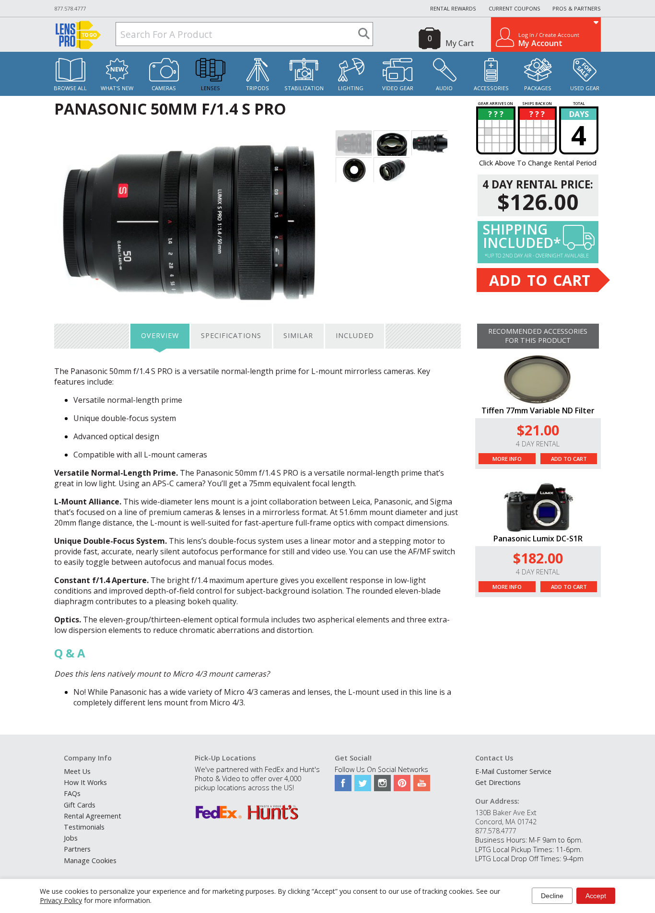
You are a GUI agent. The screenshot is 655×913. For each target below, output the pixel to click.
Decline (552, 896)
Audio (444, 88)
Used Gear (584, 88)
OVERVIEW (160, 335)
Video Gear (397, 88)
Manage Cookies (90, 860)
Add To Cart (569, 458)
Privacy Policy (61, 900)
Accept (595, 896)
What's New (117, 88)
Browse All (70, 88)
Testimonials (84, 826)
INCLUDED (355, 335)
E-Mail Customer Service (513, 771)
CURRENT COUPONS (514, 8)
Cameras (164, 88)
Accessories (491, 88)
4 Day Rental (538, 443)
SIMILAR (298, 335)
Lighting (350, 88)
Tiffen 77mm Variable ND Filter (538, 410)
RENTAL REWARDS (453, 8)
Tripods (257, 88)
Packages (537, 88)
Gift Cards (79, 804)
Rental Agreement (92, 815)
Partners (77, 849)
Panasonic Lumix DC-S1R (538, 538)
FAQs (72, 793)
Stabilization (304, 88)
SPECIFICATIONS (231, 335)
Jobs (71, 838)
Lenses (210, 88)
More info (507, 458)
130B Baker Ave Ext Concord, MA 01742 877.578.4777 (506, 821)
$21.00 (538, 430)
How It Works (85, 782)
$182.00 (538, 558)
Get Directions (498, 782)
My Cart (459, 43)
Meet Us (77, 771)
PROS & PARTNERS (576, 8)
